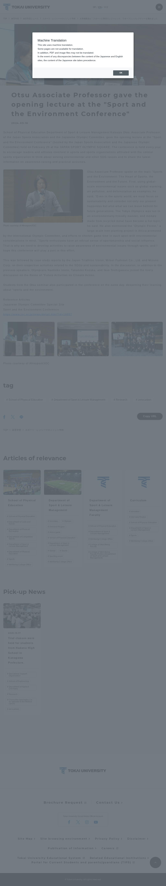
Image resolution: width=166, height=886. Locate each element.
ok (120, 73)
